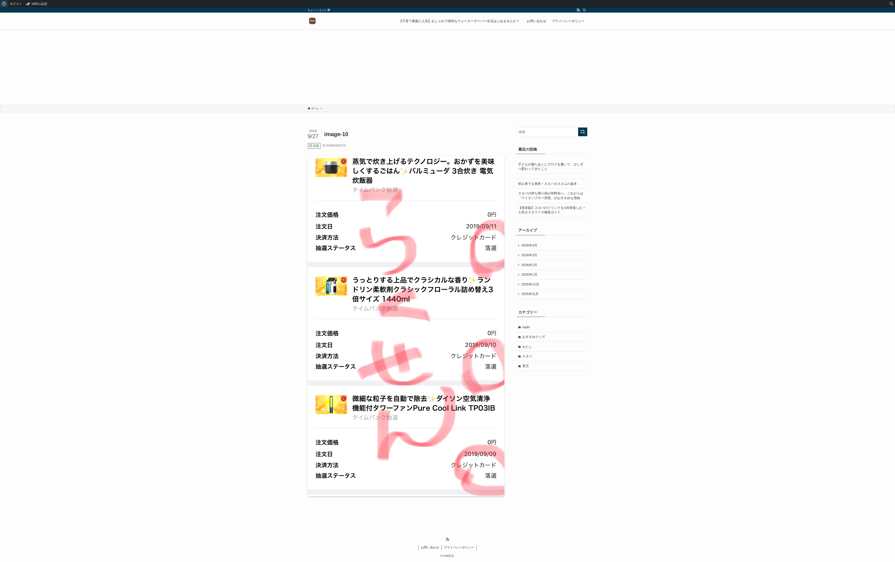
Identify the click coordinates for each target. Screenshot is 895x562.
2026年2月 (529, 265)
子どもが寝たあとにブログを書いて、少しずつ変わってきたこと (550, 166)
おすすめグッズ (533, 337)
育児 (525, 366)
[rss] (578, 10)
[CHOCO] (312, 21)
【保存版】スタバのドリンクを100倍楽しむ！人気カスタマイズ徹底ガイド (552, 210)
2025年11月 (530, 294)
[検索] (584, 10)
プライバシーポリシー (459, 547)
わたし (527, 346)
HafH (526, 327)
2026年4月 (529, 245)
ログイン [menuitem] (16, 4)
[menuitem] (4, 3)
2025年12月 (530, 284)
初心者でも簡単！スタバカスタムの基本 (547, 184)
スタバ (527, 356)
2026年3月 (529, 255)
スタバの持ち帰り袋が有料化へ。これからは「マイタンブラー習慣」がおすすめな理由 (550, 195)
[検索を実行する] (582, 131)
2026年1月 (529, 274)
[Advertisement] (447, 69)
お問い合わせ (430, 547)
